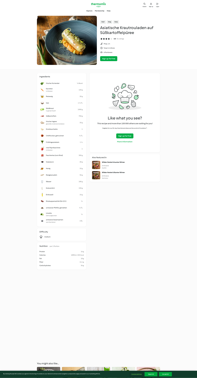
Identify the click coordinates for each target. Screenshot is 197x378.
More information (124, 142)
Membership (99, 11)
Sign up (151, 6)
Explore (89, 11)
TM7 (103, 22)
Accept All (165, 374)
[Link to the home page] (98, 4)
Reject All (151, 374)
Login (157, 6)
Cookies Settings (136, 374)
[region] (98, 374)
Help (109, 11)
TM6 (109, 22)
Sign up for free (108, 59)
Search (144, 6)
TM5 (116, 22)
